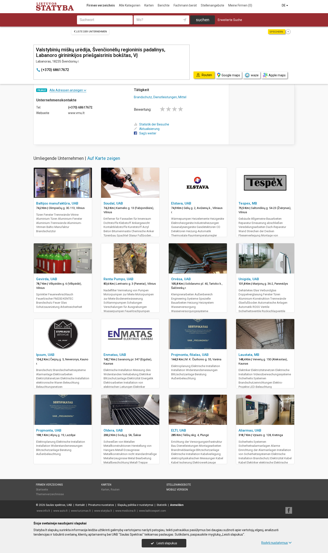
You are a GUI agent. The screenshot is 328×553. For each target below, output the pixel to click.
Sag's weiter (147, 133)
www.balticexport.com (152, 510)
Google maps (231, 75)
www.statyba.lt (103, 510)
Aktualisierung (149, 129)
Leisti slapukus (166, 543)
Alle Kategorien (129, 5)
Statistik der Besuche (154, 124)
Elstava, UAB (181, 203)
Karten (149, 5)
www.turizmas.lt (81, 510)
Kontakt (80, 505)
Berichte (164, 5)
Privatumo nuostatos (101, 505)
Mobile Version (177, 489)
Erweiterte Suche (230, 20)
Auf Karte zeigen (103, 158)
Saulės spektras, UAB (59, 505)
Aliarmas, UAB (250, 430)
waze (255, 75)
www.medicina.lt (125, 510)
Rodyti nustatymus (274, 543)
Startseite (42, 489)
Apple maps (277, 75)
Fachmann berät (185, 5)
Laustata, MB (249, 355)
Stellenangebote (212, 5)
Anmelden (176, 505)
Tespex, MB (248, 203)
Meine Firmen (240, 5)
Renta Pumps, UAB (118, 279)
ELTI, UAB (178, 430)
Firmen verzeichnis (101, 5)
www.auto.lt (60, 510)
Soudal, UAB (113, 203)
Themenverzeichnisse (50, 494)
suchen (202, 19)
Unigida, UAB (249, 279)
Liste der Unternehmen (91, 31)
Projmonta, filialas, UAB (190, 355)
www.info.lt (43, 510)
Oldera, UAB (113, 430)
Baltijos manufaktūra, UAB (57, 203)
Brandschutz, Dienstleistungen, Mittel (160, 97)
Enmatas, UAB (115, 355)
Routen (115, 489)
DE (284, 5)
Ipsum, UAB (45, 355)
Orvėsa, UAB (181, 279)
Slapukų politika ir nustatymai (135, 505)
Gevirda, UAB (46, 279)
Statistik (162, 505)
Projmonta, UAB (48, 430)
